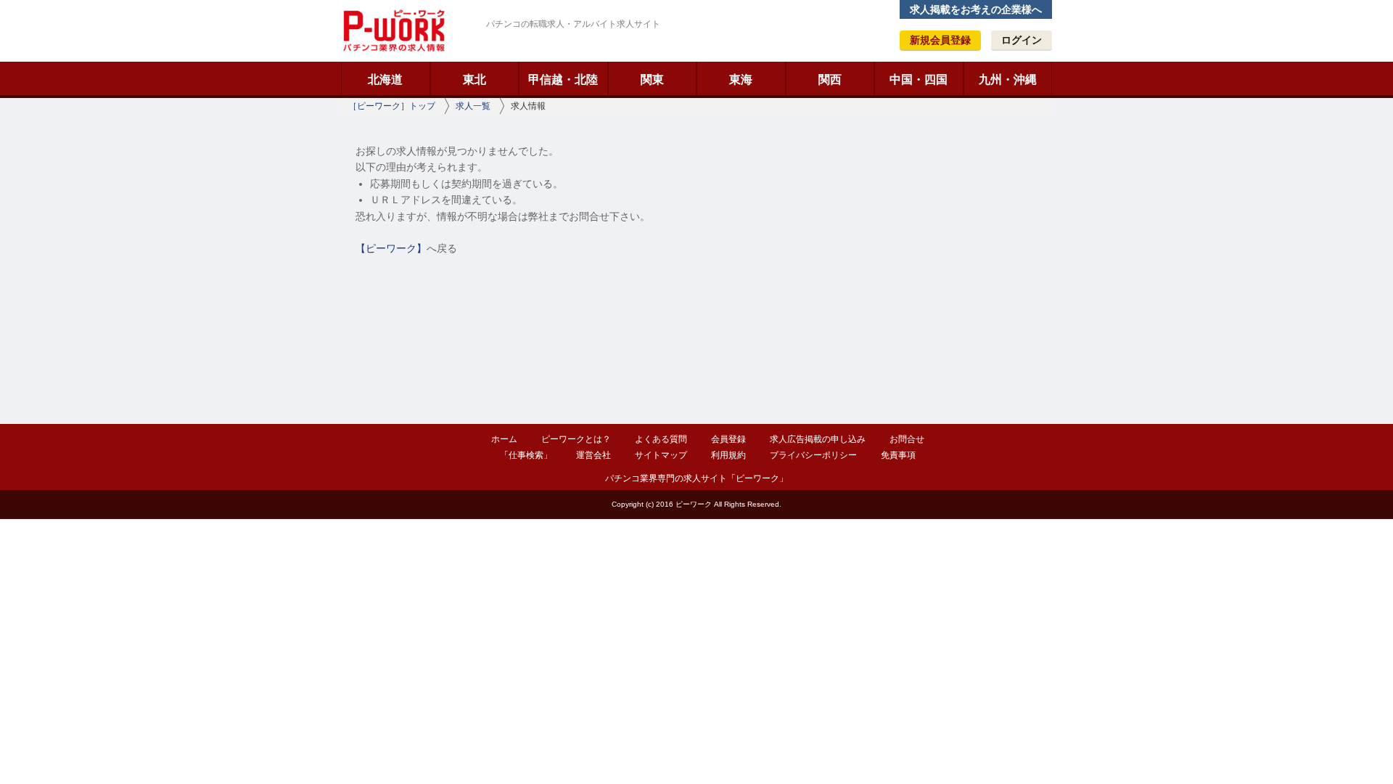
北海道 (385, 79)
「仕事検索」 (526, 455)
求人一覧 (473, 106)
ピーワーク (393, 30)
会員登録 (728, 439)
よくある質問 (661, 439)
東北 (474, 79)
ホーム (504, 439)
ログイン (1021, 40)
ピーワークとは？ (576, 439)
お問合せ (906, 439)
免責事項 (898, 455)
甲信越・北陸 (563, 79)
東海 (740, 79)
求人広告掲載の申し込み (818, 439)
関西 (830, 79)
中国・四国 (918, 79)
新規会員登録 (940, 40)
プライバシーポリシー (813, 455)
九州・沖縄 (1008, 79)
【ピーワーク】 (391, 248)
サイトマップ (661, 455)
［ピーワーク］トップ (391, 106)
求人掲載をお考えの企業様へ (976, 9)
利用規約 (728, 455)
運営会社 (593, 455)
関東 (652, 79)
